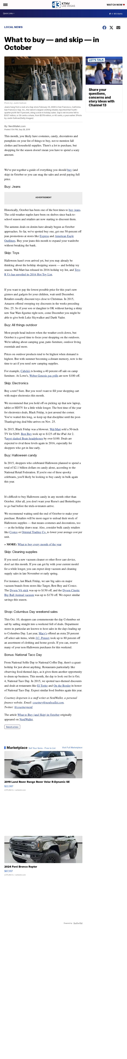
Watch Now (115, 4)
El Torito (42, 685)
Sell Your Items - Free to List (42, 748)
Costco (13, 532)
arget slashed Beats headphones (24, 438)
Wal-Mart (55, 429)
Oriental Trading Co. (34, 532)
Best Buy (26, 434)
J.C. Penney (43, 638)
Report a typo (12, 727)
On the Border (62, 685)
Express (44, 236)
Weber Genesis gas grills (43, 375)
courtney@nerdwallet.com (48, 702)
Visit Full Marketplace (72, 748)
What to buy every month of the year (39, 544)
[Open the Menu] (5, 4)
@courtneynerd (23, 707)
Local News (13, 27)
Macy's (43, 633)
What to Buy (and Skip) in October (38, 715)
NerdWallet (26, 719)
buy (69, 170)
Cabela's (25, 371)
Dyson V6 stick (19, 590)
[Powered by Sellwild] (77, 923)
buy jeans (74, 210)
